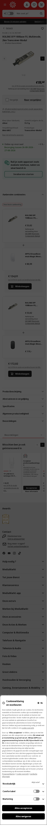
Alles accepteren (23, 808)
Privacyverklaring (8, 774)
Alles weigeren (23, 816)
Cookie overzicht (22, 774)
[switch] (36, 791)
